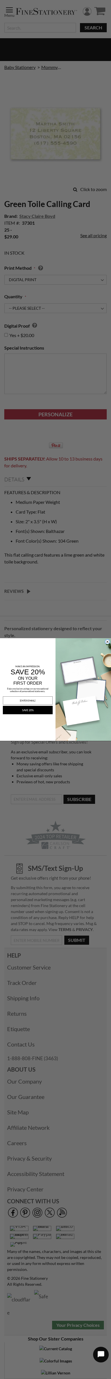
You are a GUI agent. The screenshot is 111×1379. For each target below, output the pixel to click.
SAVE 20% (28, 709)
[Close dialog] (107, 641)
